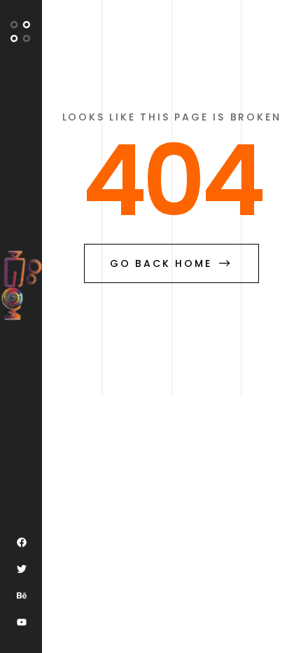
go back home (161, 263)
